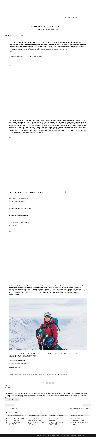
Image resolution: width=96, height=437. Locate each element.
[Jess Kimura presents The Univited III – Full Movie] (37, 415)
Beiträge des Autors (12, 399)
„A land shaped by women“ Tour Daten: (20, 59)
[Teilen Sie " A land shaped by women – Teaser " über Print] (53, 382)
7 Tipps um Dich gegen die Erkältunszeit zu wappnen (57, 421)
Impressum (39, 435)
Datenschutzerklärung (61, 435)
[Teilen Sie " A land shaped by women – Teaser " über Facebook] (47, 382)
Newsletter (73, 435)
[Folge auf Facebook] (1, 2)
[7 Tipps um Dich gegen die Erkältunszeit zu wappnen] (58, 415)
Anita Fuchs (48, 29)
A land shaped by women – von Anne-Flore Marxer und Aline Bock (26, 56)
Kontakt (44, 435)
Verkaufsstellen (51, 435)
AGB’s (68, 435)
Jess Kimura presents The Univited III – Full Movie (36, 421)
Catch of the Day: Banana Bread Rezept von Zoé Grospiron (15, 421)
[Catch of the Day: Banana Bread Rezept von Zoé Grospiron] (16, 415)
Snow (33, 10)
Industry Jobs (80, 435)
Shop (69, 10)
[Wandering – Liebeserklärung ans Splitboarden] (80, 415)
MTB (41, 10)
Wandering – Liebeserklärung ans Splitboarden (79, 420)
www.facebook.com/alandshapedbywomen (19, 363)
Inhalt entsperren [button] (13, 356)
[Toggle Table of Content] (10, 53)
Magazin (61, 10)
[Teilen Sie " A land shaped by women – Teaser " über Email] (50, 382)
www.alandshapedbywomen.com (17, 360)
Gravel (49, 10)
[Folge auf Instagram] (4, 2)
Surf (25, 10)
